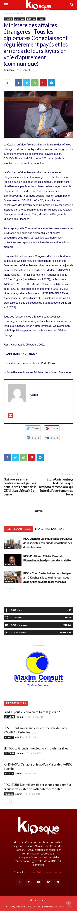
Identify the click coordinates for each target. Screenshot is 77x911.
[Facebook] (19, 882)
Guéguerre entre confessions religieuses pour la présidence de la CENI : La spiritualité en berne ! (20, 486)
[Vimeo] (48, 882)
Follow (66, 617)
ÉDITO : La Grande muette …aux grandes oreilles (36, 748)
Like (69, 610)
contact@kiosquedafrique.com (45, 872)
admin (10, 69)
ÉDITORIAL (9, 717)
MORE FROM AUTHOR (49, 528)
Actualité (17, 13)
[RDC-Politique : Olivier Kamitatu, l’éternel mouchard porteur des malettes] (12, 560)
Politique (31, 19)
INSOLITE (9, 773)
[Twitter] (38, 882)
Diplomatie (19, 19)
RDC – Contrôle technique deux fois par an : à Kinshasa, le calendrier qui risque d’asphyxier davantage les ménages (47, 577)
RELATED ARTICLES (18, 528)
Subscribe (65, 632)
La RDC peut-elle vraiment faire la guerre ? (32, 712)
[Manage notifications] (68, 903)
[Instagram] (28, 882)
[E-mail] (10, 416)
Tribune (41, 19)
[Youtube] (57, 882)
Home (7, 13)
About (33, 900)
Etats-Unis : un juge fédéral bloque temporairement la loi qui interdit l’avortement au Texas (56, 486)
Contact (43, 900)
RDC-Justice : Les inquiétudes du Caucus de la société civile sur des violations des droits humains (47, 543)
